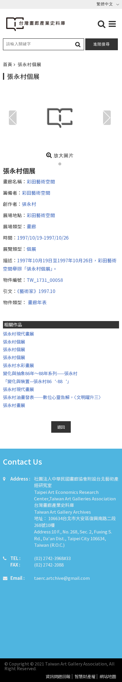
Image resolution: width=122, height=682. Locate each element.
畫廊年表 (37, 302)
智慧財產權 (85, 676)
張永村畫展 (14, 405)
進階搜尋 (101, 44)
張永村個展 (14, 341)
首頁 (8, 64)
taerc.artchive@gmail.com (62, 578)
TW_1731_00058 (45, 279)
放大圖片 (63, 155)
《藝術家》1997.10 (36, 291)
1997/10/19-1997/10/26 (43, 237)
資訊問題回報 (58, 676)
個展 (31, 248)
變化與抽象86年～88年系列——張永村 (40, 373)
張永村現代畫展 (18, 334)
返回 (61, 427)
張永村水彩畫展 (18, 365)
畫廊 (31, 226)
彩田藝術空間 (41, 181)
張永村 (29, 204)
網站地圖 (107, 676)
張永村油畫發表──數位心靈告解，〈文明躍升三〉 (53, 397)
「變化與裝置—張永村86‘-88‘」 (37, 381)
